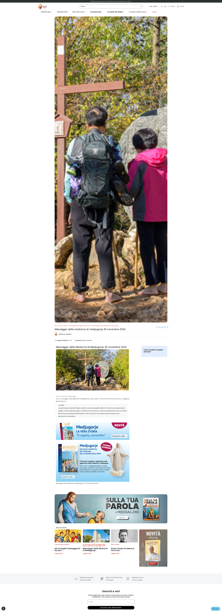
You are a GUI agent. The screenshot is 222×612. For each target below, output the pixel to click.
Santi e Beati (115, 544)
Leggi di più (59, 553)
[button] (46, 12)
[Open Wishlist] (169, 6)
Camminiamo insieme (62, 544)
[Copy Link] (167, 327)
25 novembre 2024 (61, 326)
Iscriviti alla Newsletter (111, 608)
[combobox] (111, 6)
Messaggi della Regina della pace (80, 326)
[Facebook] (157, 327)
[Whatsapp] (165, 327)
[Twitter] (159, 327)
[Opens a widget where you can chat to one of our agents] (215, 609)
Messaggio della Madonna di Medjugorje (106, 326)
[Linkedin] (162, 327)
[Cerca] (141, 6)
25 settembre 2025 (89, 544)
